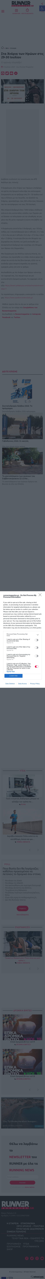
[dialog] (22, 639)
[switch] (36, 640)
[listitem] (22, 634)
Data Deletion (10, 683)
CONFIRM (14, 676)
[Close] (41, 595)
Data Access (22, 683)
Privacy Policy (35, 683)
